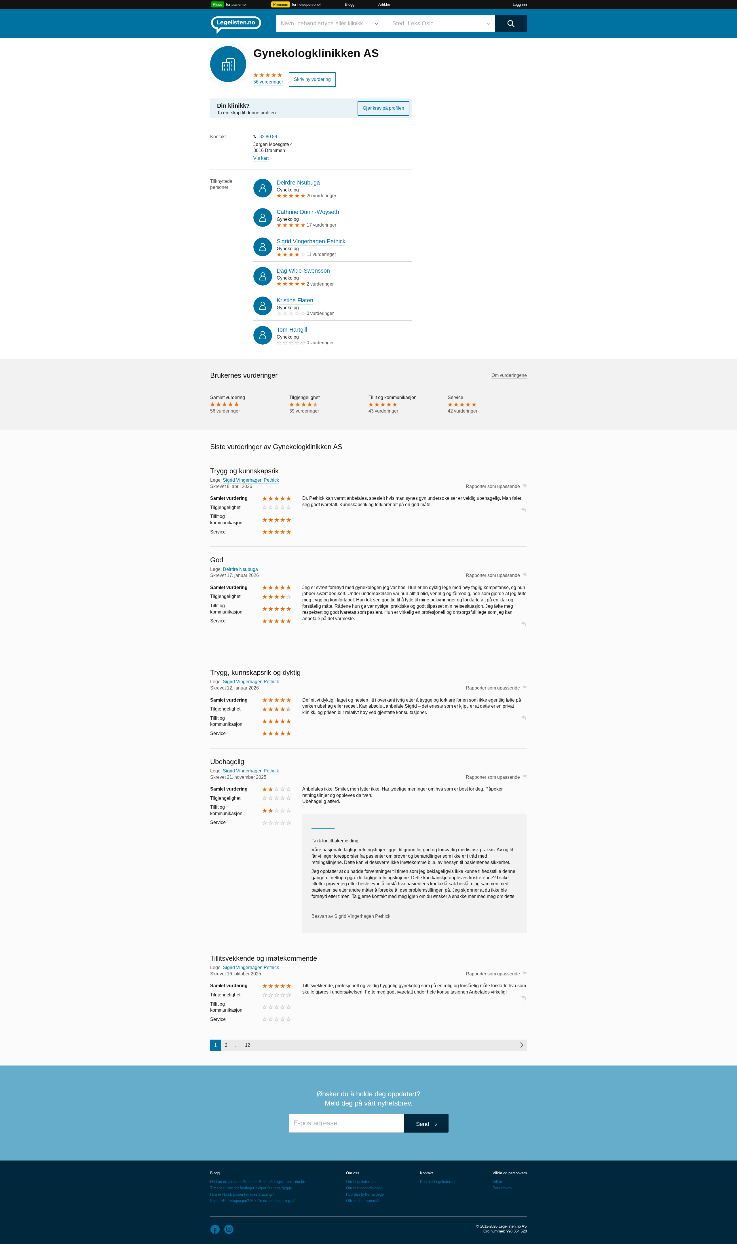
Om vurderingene (509, 375)
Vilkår (497, 1182)
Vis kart (261, 158)
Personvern (502, 1188)
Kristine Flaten (295, 300)
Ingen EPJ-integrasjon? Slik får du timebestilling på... (254, 1201)
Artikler (384, 4)
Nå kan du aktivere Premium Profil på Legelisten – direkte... (260, 1182)
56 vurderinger (268, 81)
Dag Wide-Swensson (303, 270)
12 (247, 1045)
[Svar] (523, 512)
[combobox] (328, 23)
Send (422, 1124)
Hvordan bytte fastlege (365, 1194)
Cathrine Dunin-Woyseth (308, 212)
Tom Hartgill (292, 329)
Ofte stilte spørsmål (362, 1201)
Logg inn (520, 4)
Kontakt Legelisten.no (438, 1182)
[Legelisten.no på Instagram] (229, 1229)
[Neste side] (521, 1045)
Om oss (352, 1173)
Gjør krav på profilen (383, 108)
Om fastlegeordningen (364, 1188)
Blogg (349, 4)
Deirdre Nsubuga (298, 182)
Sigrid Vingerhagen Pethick (311, 241)
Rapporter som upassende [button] (493, 486)
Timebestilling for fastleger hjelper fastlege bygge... (252, 1188)
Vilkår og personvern (510, 1173)
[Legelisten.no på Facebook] (215, 1229)
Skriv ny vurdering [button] (312, 79)
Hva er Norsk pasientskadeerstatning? (242, 1194)
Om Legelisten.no (360, 1182)
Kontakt (426, 1173)
